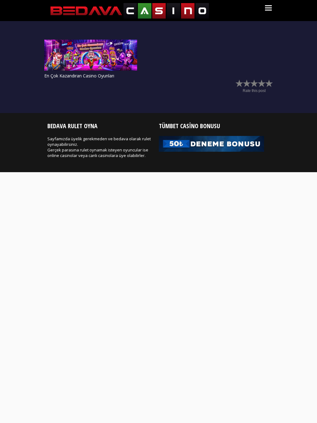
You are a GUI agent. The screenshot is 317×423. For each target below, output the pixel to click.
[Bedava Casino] (129, 17)
